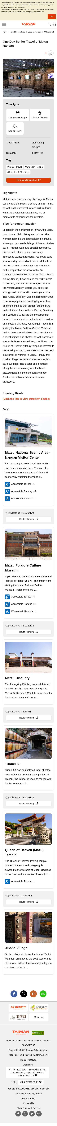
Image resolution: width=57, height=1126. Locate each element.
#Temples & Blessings (18, 172)
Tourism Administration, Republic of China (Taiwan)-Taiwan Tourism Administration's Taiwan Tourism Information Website (28, 24)
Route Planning (26, 519)
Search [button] (49, 24)
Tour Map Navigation (27, 180)
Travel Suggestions (17, 32)
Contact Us (28, 1103)
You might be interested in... (54, 24)
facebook (14, 993)
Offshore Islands (40, 117)
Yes (51, 16)
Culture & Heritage (17, 117)
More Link (39, 1017)
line (43, 993)
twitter (23, 993)
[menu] (4, 24)
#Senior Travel (14, 167)
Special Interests (35, 32)
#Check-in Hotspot (34, 167)
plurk (32, 1113)
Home (5, 32)
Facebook (18, 1113)
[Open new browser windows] (18, 1008)
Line (39, 1113)
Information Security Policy (28, 1093)
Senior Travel (15, 131)
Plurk (33, 993)
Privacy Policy (29, 1098)
